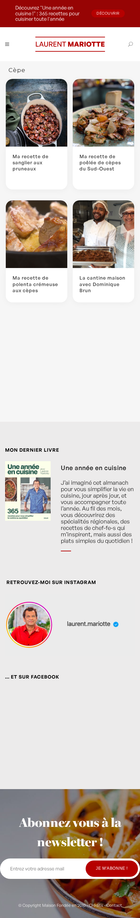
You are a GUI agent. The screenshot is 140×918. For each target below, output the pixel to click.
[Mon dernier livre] (28, 511)
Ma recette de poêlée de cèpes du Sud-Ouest (100, 162)
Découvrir (108, 13)
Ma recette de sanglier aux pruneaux (31, 162)
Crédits (96, 905)
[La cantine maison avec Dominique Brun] (103, 234)
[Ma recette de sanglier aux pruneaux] (36, 113)
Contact (114, 905)
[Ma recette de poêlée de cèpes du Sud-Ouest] (103, 113)
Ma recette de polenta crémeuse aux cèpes (35, 284)
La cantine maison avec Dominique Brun (102, 284)
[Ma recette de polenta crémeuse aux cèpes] (36, 234)
